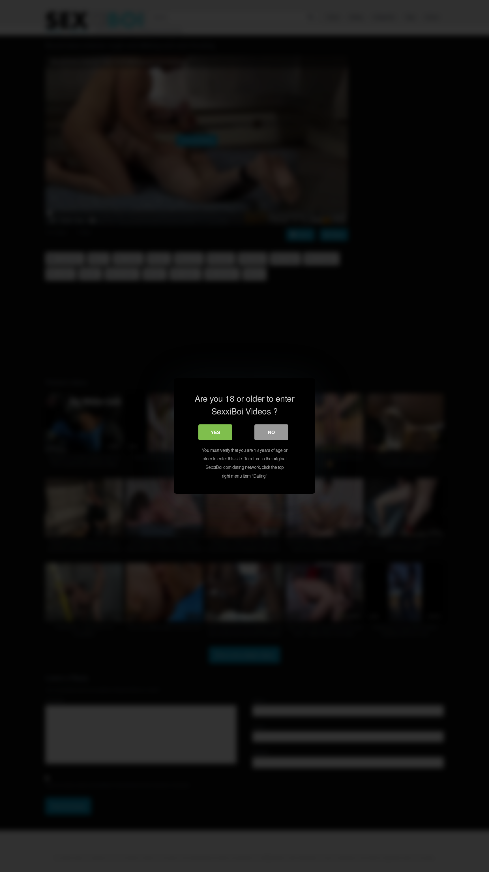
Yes (215, 432)
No (271, 432)
